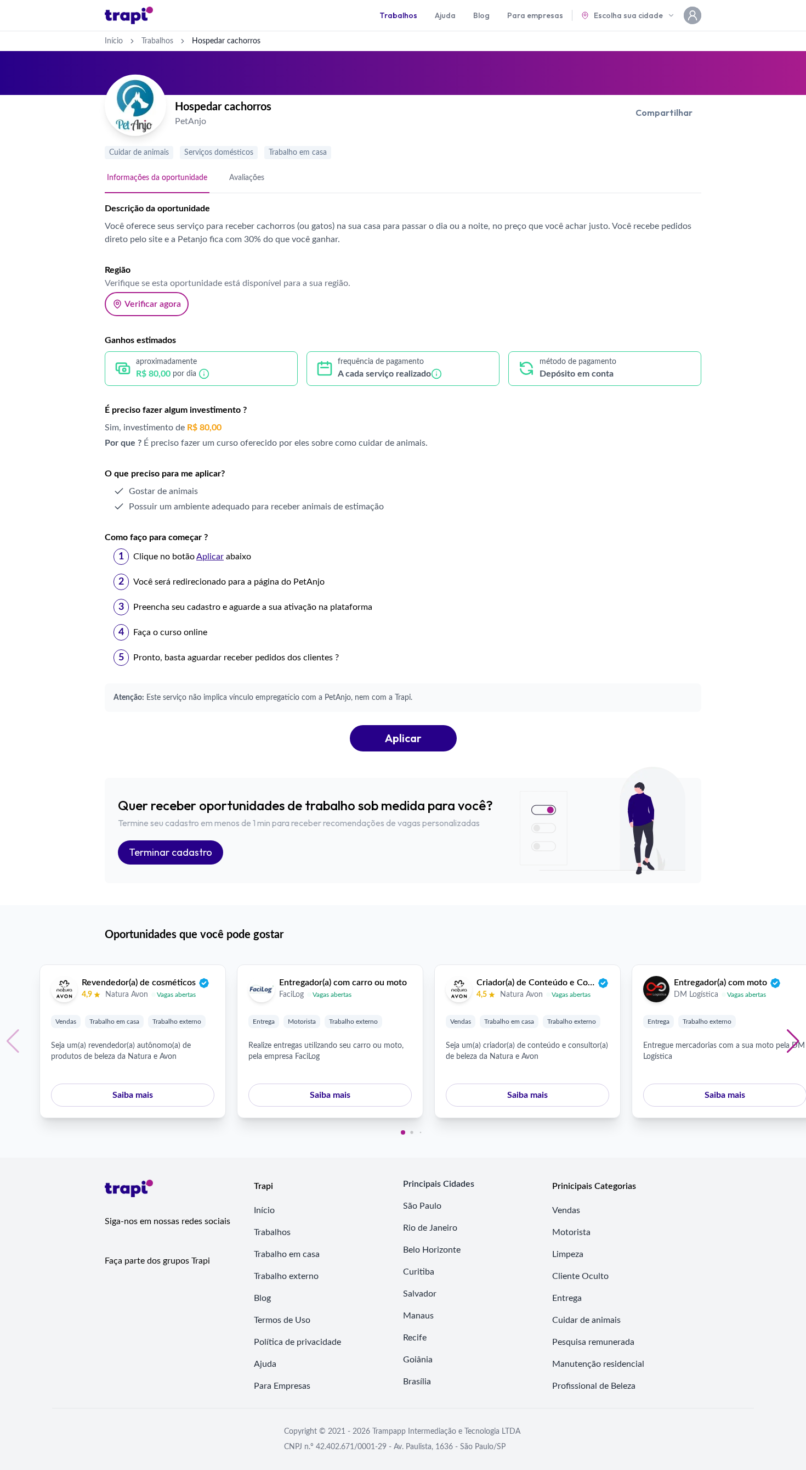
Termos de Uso (282, 1320)
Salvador (419, 1293)
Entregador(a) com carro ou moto (343, 982)
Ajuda (445, 15)
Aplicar (403, 738)
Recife (415, 1337)
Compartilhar (664, 112)
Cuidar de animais (139, 152)
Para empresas (535, 15)
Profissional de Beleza (593, 1386)
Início (114, 41)
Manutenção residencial (598, 1364)
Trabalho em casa (298, 152)
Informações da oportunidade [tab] (157, 178)
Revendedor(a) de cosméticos (139, 982)
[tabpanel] (403, 476)
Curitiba (418, 1271)
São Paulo (422, 1206)
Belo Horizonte (432, 1249)
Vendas (65, 1021)
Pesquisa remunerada (593, 1342)
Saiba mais (132, 1095)
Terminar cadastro (170, 852)
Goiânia (418, 1359)
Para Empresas (282, 1386)
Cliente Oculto (580, 1276)
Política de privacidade (297, 1342)
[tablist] (403, 178)
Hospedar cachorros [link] (226, 41)
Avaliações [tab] (246, 178)
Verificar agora (152, 304)
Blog (481, 15)
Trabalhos (398, 15)
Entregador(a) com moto (720, 982)
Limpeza (567, 1254)
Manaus (418, 1315)
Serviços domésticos (218, 152)
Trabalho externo (176, 1021)
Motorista (302, 1021)
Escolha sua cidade (628, 15)
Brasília (417, 1381)
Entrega (264, 1021)
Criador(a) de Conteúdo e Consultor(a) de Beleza (535, 982)
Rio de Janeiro (430, 1228)
